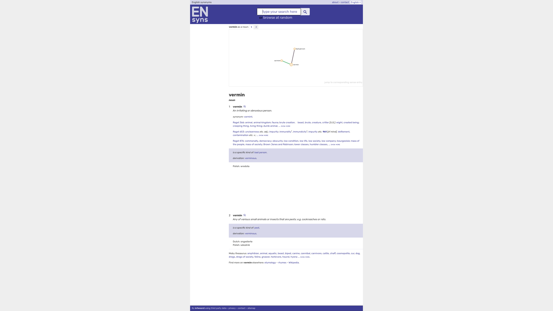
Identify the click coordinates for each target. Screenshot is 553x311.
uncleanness (252, 131)
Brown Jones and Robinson (278, 144)
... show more (284, 126)
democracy (265, 141)
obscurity (278, 141)
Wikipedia (294, 262)
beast (301, 122)
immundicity (300, 131)
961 (325, 131)
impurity (273, 131)
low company (329, 141)
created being (351, 122)
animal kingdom (262, 122)
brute (308, 122)
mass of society (254, 144)
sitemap (251, 308)
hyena (294, 256)
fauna (275, 122)
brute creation (287, 122)
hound (285, 256)
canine (296, 253)
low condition (291, 141)
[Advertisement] (296, 190)
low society (314, 141)
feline (257, 256)
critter (325, 122)
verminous (250, 158)
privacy (232, 308)
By (209, 308)
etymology (270, 262)
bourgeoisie (343, 141)
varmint (248, 116)
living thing (256, 126)
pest (256, 227)
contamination (241, 135)
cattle (326, 253)
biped (288, 253)
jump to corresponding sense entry (343, 82)
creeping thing (241, 126)
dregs (232, 256)
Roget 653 (238, 131)
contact (345, 2)
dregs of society (244, 256)
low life (303, 141)
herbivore (276, 256)
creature (316, 122)
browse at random (277, 18)
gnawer (266, 256)
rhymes (282, 262)
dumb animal (270, 126)
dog (358, 253)
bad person (260, 152)
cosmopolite (343, 253)
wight (339, 122)
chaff (333, 253)
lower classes (301, 144)
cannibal (305, 253)
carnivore (316, 253)
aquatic (272, 253)
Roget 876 (238, 141)
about (335, 2)
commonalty (251, 141)
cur (352, 253)
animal (248, 122)
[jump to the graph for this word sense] (244, 106)
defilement (344, 131)
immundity (285, 131)
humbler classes (318, 144)
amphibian (253, 253)
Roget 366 (238, 122)
